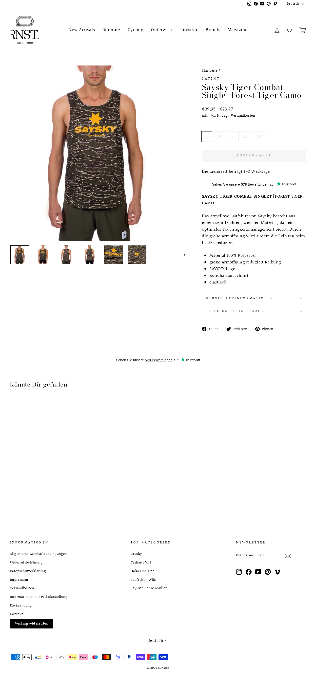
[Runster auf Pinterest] (268, 572)
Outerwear (162, 30)
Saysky (211, 79)
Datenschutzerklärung (28, 571)
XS (259, 136)
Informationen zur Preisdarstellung (38, 597)
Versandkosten (243, 116)
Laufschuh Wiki (143, 580)
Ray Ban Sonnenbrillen (149, 588)
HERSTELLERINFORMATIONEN (240, 298)
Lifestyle (189, 30)
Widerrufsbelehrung (26, 562)
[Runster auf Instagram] (239, 572)
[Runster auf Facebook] (249, 572)
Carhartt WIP (141, 562)
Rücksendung (21, 605)
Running (111, 30)
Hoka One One (142, 571)
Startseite (209, 71)
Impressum (19, 580)
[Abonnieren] (288, 555)
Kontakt (16, 614)
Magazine (238, 30)
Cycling (135, 30)
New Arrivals (81, 30)
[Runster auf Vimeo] (277, 572)
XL (245, 136)
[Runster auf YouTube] (258, 572)
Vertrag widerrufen (31, 623)
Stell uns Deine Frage (235, 311)
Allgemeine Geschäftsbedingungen (38, 554)
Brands (213, 30)
